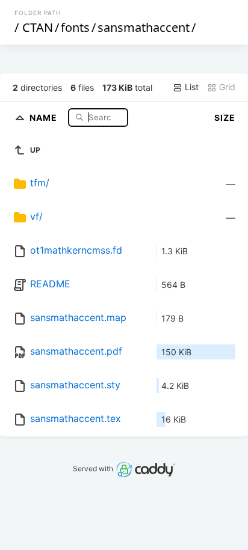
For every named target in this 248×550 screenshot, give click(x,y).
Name (44, 117)
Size (224, 117)
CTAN (37, 27)
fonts (75, 27)
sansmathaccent (144, 27)
